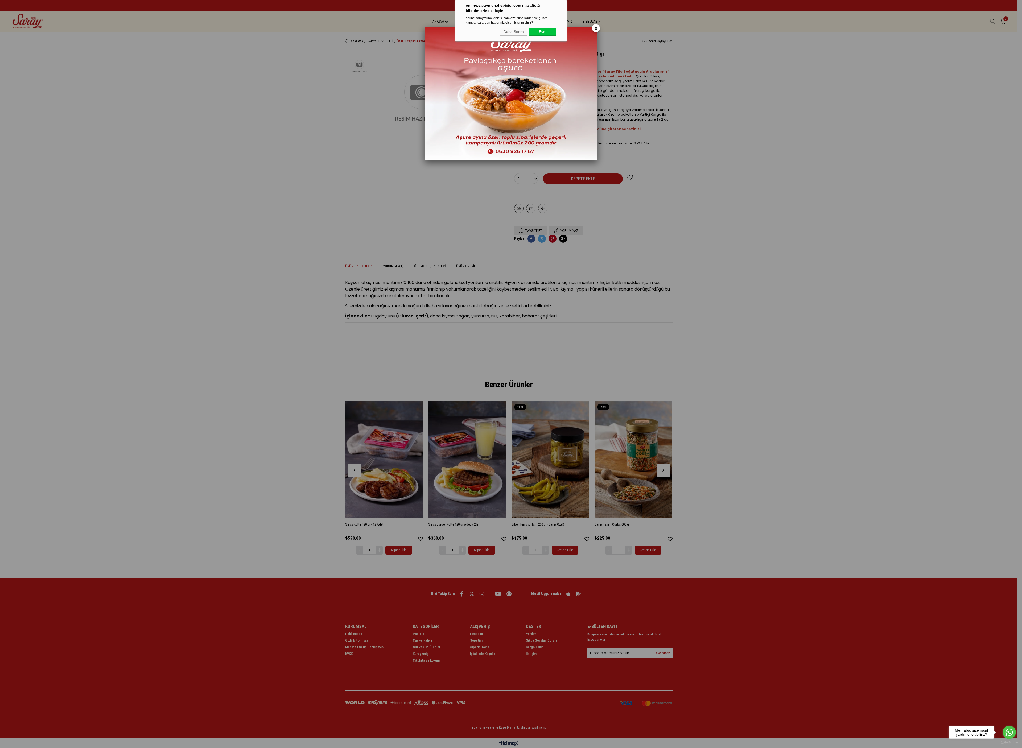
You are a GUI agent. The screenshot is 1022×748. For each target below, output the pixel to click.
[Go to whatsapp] (1009, 732)
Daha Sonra (514, 32)
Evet (542, 32)
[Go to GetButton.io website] (1009, 742)
